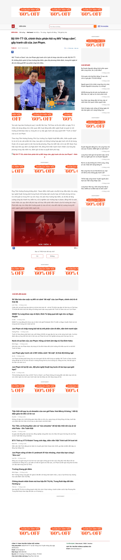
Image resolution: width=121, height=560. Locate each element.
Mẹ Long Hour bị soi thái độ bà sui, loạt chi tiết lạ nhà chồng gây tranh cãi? (95, 173)
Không (52, 256)
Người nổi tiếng (52, 32)
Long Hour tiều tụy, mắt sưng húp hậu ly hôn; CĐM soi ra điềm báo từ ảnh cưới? (95, 189)
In (76, 248)
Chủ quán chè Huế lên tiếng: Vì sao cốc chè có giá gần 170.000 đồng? (95, 78)
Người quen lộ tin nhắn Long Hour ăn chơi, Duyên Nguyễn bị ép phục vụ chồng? (95, 86)
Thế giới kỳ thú (62, 32)
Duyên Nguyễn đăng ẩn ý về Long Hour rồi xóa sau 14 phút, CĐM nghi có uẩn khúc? (95, 149)
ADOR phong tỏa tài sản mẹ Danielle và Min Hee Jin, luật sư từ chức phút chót (95, 94)
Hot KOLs (36, 32)
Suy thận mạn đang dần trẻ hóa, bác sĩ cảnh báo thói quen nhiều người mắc (95, 102)
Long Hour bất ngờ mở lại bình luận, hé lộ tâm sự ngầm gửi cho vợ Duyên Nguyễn (95, 157)
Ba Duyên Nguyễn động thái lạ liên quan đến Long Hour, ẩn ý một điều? (95, 70)
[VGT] (13, 26)
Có (37, 256)
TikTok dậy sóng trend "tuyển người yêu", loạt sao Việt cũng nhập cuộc (95, 181)
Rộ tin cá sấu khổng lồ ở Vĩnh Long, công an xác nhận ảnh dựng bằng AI (95, 165)
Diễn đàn (22, 26)
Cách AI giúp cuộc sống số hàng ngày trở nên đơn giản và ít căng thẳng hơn (95, 110)
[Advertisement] (60, 511)
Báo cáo (76, 48)
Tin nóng (43, 32)
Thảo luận (70, 48)
